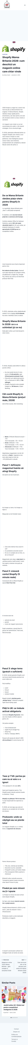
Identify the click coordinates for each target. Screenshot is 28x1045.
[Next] (24, 1001)
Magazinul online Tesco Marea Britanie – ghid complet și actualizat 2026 (7, 965)
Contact (16, 1029)
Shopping (4, 54)
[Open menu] (24, 5)
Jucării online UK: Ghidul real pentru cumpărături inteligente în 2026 (14, 1007)
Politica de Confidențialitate (16, 1035)
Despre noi (16, 1031)
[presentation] (14, 994)
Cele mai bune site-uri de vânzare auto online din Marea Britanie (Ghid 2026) (21, 966)
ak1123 (6, 1012)
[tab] (12, 1017)
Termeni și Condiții (14, 1040)
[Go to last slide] (4, 1001)
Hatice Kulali (7, 75)
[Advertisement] (14, 27)
